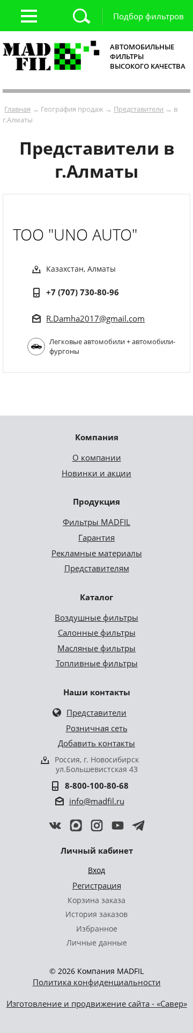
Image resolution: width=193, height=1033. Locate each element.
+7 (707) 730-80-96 (82, 292)
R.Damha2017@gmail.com (95, 318)
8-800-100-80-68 (97, 785)
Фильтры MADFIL (96, 521)
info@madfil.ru (96, 801)
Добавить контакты (96, 743)
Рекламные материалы (96, 553)
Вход (96, 870)
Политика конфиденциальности (97, 982)
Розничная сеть (97, 728)
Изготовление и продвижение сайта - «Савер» (96, 1003)
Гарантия (96, 537)
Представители (139, 109)
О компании (96, 457)
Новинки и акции (96, 473)
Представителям (96, 568)
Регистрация (96, 885)
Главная (17, 109)
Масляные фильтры (96, 648)
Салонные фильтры (97, 632)
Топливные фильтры (97, 663)
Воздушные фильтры (96, 617)
